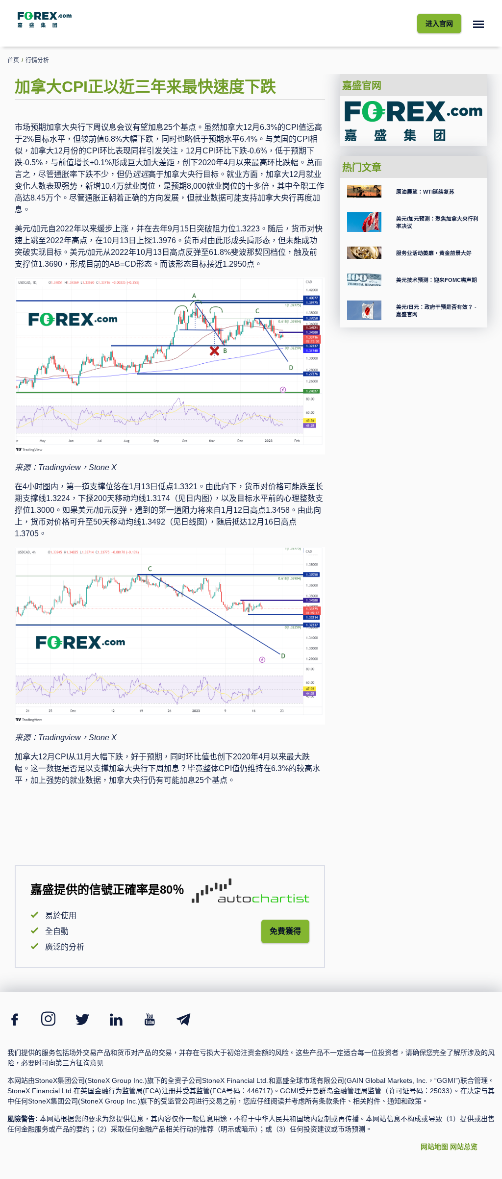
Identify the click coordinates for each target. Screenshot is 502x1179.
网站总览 (463, 1147)
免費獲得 (285, 931)
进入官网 (439, 23)
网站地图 (434, 1147)
